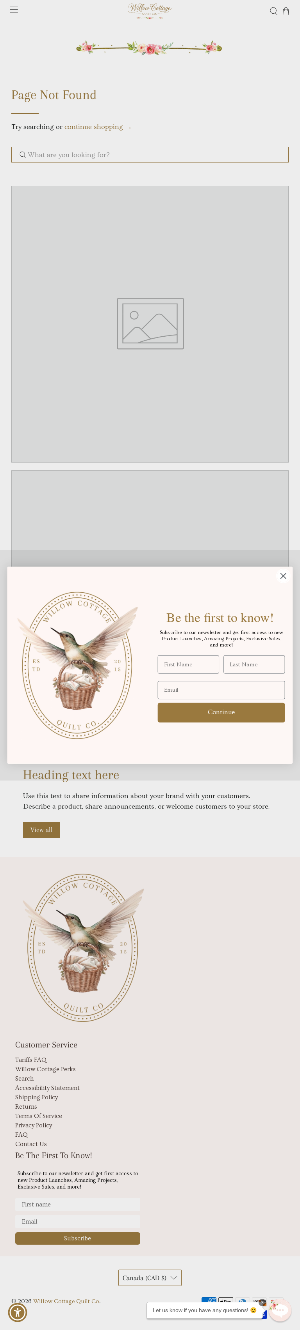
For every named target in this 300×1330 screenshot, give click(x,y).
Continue (221, 712)
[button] (280, 1310)
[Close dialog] (283, 575)
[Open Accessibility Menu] (17, 1312)
